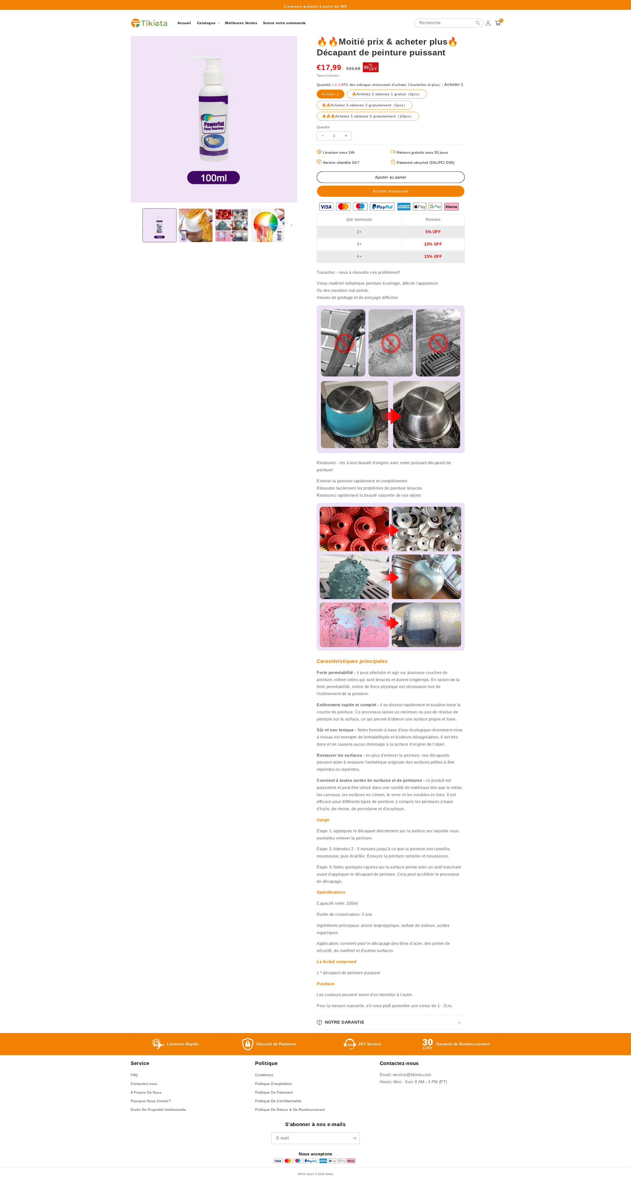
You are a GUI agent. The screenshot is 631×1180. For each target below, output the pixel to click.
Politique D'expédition (273, 1084)
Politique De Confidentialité (278, 1101)
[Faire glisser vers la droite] (291, 225)
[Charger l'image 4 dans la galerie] (267, 225)
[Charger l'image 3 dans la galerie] (231, 225)
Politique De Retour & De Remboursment (290, 1110)
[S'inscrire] (354, 1138)
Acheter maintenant (391, 191)
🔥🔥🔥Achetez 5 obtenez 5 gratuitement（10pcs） (370, 117)
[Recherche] (478, 23)
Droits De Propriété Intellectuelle (158, 1110)
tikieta (329, 1174)
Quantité (323, 127)
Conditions (264, 1075)
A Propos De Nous (146, 1092)
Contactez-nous (144, 1084)
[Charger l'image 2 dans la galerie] (195, 225)
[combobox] (448, 23)
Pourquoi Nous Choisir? (151, 1101)
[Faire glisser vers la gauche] (136, 225)
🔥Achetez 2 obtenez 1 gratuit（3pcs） (389, 95)
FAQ (134, 1075)
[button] (208, 23)
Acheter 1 (333, 95)
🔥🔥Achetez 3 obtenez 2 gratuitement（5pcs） (367, 106)
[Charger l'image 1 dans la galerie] (159, 225)
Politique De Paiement (274, 1092)
